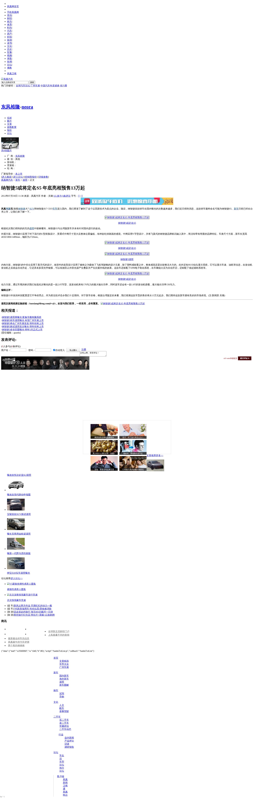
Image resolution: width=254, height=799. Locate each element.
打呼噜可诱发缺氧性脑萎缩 (133, 469)
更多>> (159, 455)
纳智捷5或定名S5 (127, 223)
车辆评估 (64, 726)
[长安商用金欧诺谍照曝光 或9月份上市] (16, 529)
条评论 (66, 196)
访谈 (67, 744)
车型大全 (64, 664)
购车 (56, 690)
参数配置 (11, 127)
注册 (83, 349)
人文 (61, 705)
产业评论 (69, 741)
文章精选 (64, 661)
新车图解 (64, 685)
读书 (9, 43)
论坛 (9, 64)
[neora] (10, 148)
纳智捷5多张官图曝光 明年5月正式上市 (22, 329)
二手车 (57, 717)
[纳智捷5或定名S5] (127, 217)
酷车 (61, 708)
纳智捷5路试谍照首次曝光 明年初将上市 (23, 326)
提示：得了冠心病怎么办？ (133, 437)
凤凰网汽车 (7, 180)
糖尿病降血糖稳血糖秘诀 (104, 437)
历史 (9, 49)
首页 (56, 658)
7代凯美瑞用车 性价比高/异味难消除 (32, 608)
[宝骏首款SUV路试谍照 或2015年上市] (16, 509)
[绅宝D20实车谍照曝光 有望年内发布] (16, 568)
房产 (9, 34)
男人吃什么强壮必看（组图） (104, 453)
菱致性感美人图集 (16, 589)
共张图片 (6, 150)
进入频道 (6, 177)
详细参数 (43, 177)
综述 (9, 118)
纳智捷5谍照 (127, 259)
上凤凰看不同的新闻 (58, 635)
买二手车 (64, 720)
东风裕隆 (10, 106)
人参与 (58, 196)
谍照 (25, 180)
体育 (9, 24)
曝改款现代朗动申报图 (19, 494)
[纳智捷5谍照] (127, 253)
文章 (9, 124)
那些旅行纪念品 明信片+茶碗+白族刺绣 (34, 615)
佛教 (9, 68)
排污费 (63, 85)
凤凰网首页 (13, 6)
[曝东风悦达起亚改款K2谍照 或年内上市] (155, 470)
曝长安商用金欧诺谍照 (19, 534)
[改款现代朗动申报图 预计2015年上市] (16, 490)
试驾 (61, 693)
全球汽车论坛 (23, 85)
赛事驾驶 (64, 711)
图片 (9, 121)
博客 (9, 58)
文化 (9, 46)
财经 (9, 18)
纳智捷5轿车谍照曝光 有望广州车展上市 (23, 320)
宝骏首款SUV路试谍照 (19, 514)
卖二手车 (64, 723)
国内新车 (64, 675)
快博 (9, 61)
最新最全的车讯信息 (18, 638)
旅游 (9, 40)
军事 (9, 52)
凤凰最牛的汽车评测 (18, 642)
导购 (61, 696)
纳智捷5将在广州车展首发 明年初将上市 (23, 323)
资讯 (9, 15)
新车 (17, 180)
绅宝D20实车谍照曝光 (18, 573)
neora (27, 106)
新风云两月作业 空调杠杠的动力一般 (33, 605)
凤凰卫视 (11, 73)
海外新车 (64, 679)
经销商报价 (31, 177)
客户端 (60, 776)
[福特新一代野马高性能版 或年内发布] (16, 549)
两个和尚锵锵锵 (16, 645)
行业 (61, 734)
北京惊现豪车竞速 (16, 600)
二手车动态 (65, 729)
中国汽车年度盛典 (50, 85)
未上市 (18, 174)
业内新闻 (69, 737)
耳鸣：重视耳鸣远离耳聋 (104, 469)
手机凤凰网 (13, 12)
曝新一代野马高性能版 (19, 553)
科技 (9, 37)
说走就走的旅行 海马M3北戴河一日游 (33, 612)
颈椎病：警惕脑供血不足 (133, 453)
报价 (9, 130)
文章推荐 (151, 455)
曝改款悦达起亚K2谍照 (19, 475)
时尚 (9, 27)
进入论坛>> (17, 578)
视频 (9, 55)
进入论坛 (18, 177)
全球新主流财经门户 (58, 631)
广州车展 (35, 85)
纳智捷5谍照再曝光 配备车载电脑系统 (21, 317)
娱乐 (9, 21)
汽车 (9, 30)
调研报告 (69, 747)
